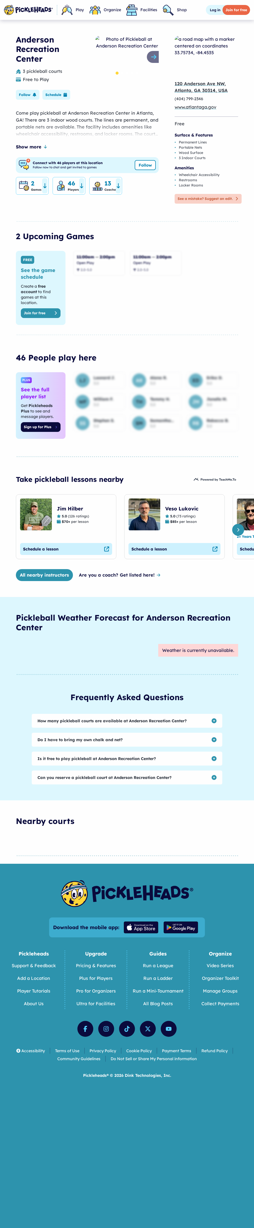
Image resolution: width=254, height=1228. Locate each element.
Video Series (220, 965)
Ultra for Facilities (95, 1003)
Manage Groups (220, 991)
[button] (27, 95)
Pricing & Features (96, 965)
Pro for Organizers (96, 991)
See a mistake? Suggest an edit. (205, 198)
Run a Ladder (158, 978)
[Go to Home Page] (28, 10)
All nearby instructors (44, 575)
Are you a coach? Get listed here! (117, 575)
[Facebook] (85, 1029)
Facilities (148, 9)
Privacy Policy (103, 1050)
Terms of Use (67, 1050)
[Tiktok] (127, 1029)
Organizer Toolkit (220, 978)
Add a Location (33, 978)
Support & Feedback (34, 965)
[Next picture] (155, 57)
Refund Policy (214, 1050)
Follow (145, 165)
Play (80, 9)
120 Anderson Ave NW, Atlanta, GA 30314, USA (201, 87)
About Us (34, 1003)
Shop (182, 9)
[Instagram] (106, 1029)
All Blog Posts (158, 1003)
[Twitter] (148, 1029)
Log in (215, 10)
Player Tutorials (33, 991)
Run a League (158, 965)
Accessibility (33, 1050)
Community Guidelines (78, 1058)
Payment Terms (176, 1050)
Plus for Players (96, 978)
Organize (112, 9)
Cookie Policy (139, 1050)
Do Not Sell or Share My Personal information (154, 1058)
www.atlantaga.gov (195, 107)
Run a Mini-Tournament (158, 991)
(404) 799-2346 (189, 98)
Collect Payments (220, 1003)
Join (236, 10)
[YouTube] (169, 1029)
